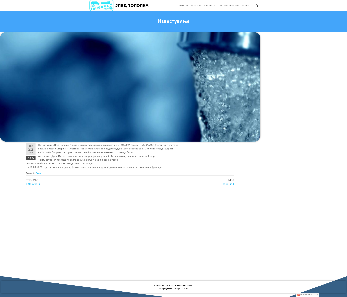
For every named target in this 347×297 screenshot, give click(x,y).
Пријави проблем (228, 5)
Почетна (184, 5)
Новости (196, 5)
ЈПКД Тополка (132, 5)
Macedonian (306, 294)
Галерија (209, 5)
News (38, 172)
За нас (246, 5)
